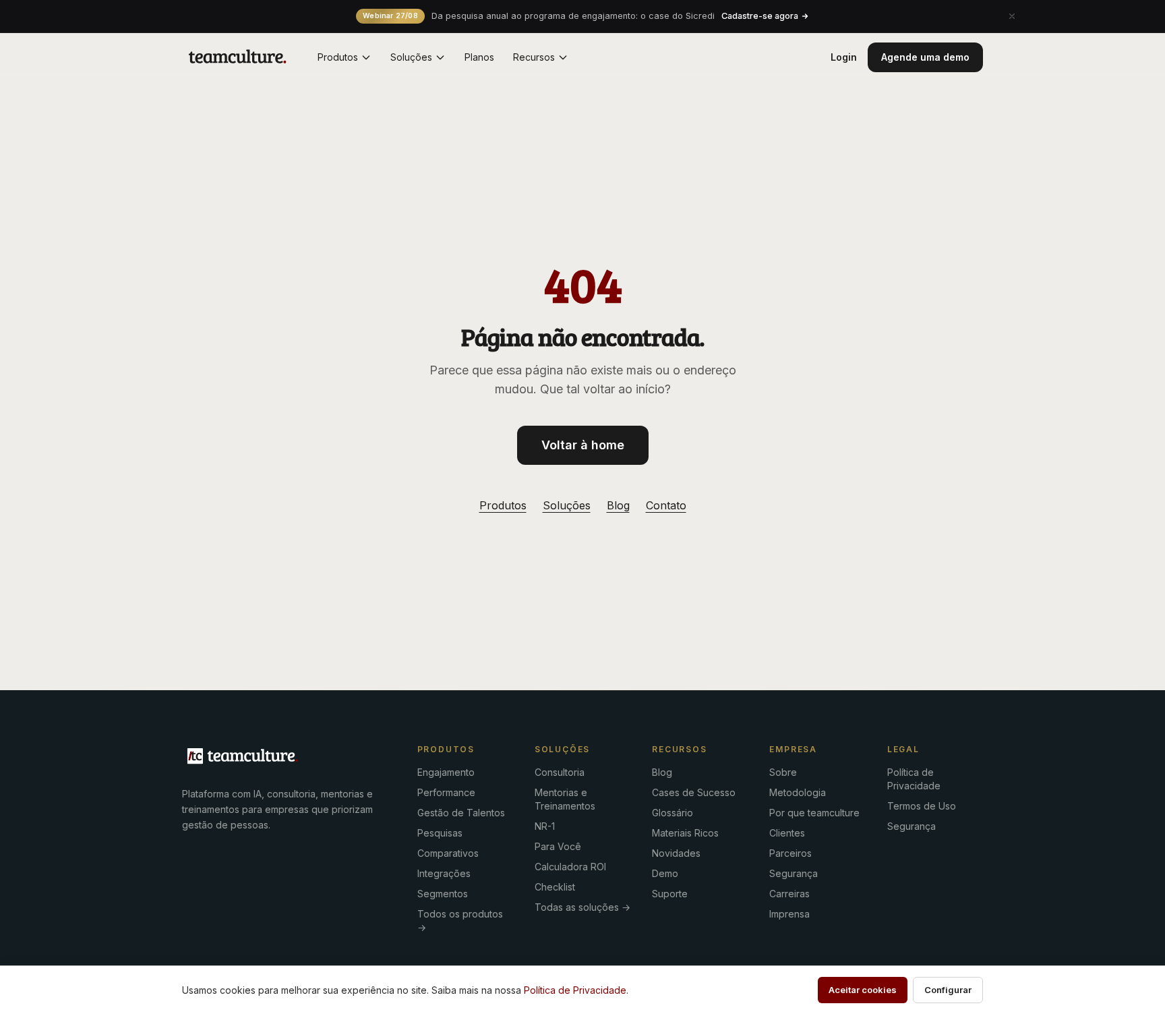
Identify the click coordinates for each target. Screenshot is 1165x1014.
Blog (618, 505)
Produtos (503, 505)
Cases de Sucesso (694, 792)
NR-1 (545, 826)
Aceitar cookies (863, 989)
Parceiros (790, 853)
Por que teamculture (814, 812)
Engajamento (446, 772)
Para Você (558, 846)
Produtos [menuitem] (338, 57)
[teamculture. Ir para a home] (237, 57)
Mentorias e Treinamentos (565, 799)
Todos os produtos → (460, 920)
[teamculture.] (242, 756)
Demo (665, 873)
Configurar (948, 989)
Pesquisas (439, 833)
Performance (446, 792)
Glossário (672, 812)
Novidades (676, 853)
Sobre (783, 772)
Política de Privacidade (913, 778)
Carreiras (789, 893)
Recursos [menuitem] (534, 57)
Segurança (793, 873)
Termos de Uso (921, 806)
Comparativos (448, 853)
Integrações (444, 873)
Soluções (567, 505)
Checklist (555, 887)
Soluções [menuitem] (411, 57)
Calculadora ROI (570, 866)
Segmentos (442, 893)
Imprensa (789, 914)
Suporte (670, 893)
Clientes (787, 833)
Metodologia (797, 792)
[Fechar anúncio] (1012, 16)
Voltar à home (582, 445)
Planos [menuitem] (479, 57)
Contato (666, 505)
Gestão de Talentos (461, 812)
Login (844, 57)
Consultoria (560, 772)
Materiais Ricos (685, 833)
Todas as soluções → (582, 907)
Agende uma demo (925, 57)
